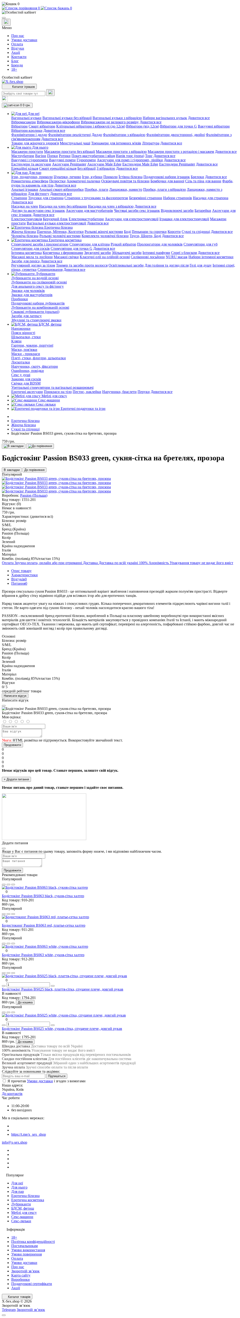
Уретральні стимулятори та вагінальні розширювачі (52, 387)
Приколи (110, 177)
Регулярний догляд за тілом (33, 265)
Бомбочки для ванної (167, 181)
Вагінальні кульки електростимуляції (56, 223)
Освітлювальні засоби (126, 265)
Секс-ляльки (21, 1221)
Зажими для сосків (26, 379)
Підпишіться (56, 1076)
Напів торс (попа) (130, 156)
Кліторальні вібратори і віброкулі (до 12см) (90, 126)
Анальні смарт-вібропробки (61, 189)
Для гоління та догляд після (167, 265)
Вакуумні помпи (62, 160)
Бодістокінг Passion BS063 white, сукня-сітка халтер (43, 955)
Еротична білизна (25, 421)
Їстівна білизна (130, 177)
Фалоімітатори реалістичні (69, 135)
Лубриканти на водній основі (35, 278)
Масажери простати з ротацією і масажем (181, 152)
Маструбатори (22, 156)
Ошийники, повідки (27, 371)
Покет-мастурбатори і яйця (93, 156)
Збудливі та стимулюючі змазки (36, 320)
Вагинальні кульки (26, 118)
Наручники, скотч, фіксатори (34, 366)
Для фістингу (38, 194)
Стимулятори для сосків (30, 248)
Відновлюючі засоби (177, 211)
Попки (52, 156)
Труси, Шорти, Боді (145, 236)
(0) (19, 504)
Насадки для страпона (210, 198)
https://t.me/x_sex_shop (28, 1134)
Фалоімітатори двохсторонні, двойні (175, 135)
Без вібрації (86, 168)
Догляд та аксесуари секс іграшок (38, 211)
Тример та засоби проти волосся (82, 265)
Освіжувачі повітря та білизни (125, 181)
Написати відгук (15, 696)
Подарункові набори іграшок (166, 177)
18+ (14, 69)
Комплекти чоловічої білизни (105, 236)
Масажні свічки (66, 257)
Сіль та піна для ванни (203, 181)
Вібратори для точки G (178, 126)
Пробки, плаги (96, 189)
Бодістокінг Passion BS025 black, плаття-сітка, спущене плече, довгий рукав (62, 989)
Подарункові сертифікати (31, 1284)
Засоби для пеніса (25, 261)
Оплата (17, 44)
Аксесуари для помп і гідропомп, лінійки (130, 160)
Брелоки (197, 177)
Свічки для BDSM (26, 383)
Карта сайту (20, 1275)
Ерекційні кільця (24, 168)
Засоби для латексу (26, 316)
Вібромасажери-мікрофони (58, 122)
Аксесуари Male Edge (104, 164)
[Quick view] (4, 884)
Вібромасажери (23, 122)
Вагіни (40, 156)
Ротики (65, 156)
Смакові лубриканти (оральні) (35, 312)
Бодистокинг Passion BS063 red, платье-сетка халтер (43, 925)
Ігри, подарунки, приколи (32, 177)
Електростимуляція (26, 219)
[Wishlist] (8, 884)
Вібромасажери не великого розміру (110, 122)
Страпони (19, 198)
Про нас (17, 36)
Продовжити (12, 745)
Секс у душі (20, 375)
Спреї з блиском (184, 253)
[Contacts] (6, 22)
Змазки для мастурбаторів (31, 295)
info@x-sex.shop (14, 1142)
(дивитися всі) (41, 516)
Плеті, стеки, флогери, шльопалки (38, 358)
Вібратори (19, 126)
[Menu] (4, 17)
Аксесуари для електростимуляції (131, 219)
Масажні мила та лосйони (32, 257)
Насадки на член (24, 206)
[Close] (4, 705)
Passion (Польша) (33, 495)
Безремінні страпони (145, 198)
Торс (149, 156)
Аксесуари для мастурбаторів (89, 211)
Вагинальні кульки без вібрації (67, 118)
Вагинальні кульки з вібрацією (117, 118)
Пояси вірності (23, 333)
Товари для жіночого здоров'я (35, 143)
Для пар (17, 1191)
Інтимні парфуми (156, 253)
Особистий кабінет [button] (17, 77)
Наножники (20, 328)
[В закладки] (13, 446)
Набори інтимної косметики (210, 257)
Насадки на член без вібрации (63, 206)
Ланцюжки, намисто (125, 189)
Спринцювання (50, 270)
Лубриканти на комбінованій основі (40, 307)
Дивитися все (199, 118)
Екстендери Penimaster (177, 164)
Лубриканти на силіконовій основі (39, 282)
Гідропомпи (86, 160)
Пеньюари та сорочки (149, 232)
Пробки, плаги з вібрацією (164, 189)
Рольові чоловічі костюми (60, 236)
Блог (15, 61)
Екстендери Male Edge (140, 164)
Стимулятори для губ (201, 244)
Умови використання (28, 1250)
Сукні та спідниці (196, 232)
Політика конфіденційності (33, 1242)
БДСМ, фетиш (22, 1208)
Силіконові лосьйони (148, 257)
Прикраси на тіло (58, 392)
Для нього (19, 1187)
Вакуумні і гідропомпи (29, 160)
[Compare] (13, 884)
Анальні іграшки (24, 189)
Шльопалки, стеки (26, 337)
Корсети (174, 232)
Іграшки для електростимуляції (184, 219)
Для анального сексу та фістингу (37, 286)
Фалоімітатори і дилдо (29, 135)
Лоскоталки (20, 362)
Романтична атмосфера (29, 181)
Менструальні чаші (75, 143)
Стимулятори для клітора (89, 244)
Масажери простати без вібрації (69, 152)
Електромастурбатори (86, 219)
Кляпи (16, 341)
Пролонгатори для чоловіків (160, 244)
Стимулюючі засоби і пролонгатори (39, 244)
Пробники (19, 299)
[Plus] (53, 986)
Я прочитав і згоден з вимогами (47, 1081)
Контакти (18, 57)
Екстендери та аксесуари (31, 164)
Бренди (17, 65)
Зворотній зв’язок (25, 1271)
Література (150, 143)
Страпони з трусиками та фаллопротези (96, 198)
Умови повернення (26, 1254)
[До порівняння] (40, 446)
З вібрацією (106, 168)
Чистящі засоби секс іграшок (137, 211)
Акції (15, 53)
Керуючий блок (55, 219)
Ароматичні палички (83, 181)
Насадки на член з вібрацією (111, 206)
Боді (127, 232)
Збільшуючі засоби (127, 253)
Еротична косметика (27, 1200)
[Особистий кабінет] (120, 12)
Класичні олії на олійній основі (105, 257)
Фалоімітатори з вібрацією (124, 135)
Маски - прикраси (25, 354)
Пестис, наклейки (87, 392)
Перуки (144, 392)
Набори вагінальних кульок (165, 118)
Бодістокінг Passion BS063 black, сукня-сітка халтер (43, 896)
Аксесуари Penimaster (69, 164)
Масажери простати (27, 152)
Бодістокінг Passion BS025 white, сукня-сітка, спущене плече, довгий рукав (62, 1029)
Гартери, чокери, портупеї (32, 345)
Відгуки (17, 48)
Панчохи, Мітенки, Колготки (60, 232)
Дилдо (97, 135)
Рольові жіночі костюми (104, 232)
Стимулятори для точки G (71, 248)
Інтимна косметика (26, 253)
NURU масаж (177, 257)
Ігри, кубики (92, 177)
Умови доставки (24, 40)
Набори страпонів (177, 198)
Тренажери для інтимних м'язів (116, 143)
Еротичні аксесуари (27, 392)
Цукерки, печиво (67, 177)
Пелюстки (57, 181)
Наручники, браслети (119, 392)
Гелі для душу (201, 265)
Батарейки (203, 211)
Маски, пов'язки (24, 350)
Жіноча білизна (23, 232)
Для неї (17, 1183)
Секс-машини (22, 1217)
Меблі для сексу (24, 1213)
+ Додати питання (16, 779)
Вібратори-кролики (26, 130)
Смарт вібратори (42, 126)
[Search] (50, 92)
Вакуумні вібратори (214, 126)
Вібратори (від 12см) (142, 126)
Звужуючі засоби (97, 253)
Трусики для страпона (46, 198)
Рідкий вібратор (123, 244)
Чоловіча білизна (24, 236)
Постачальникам (24, 1246)
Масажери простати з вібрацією (121, 152)
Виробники (20, 1279)
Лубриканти (21, 1204)
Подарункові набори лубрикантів (38, 303)
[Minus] (4, 986)
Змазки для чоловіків (28, 291)
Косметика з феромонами (63, 253)
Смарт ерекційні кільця (57, 168)
